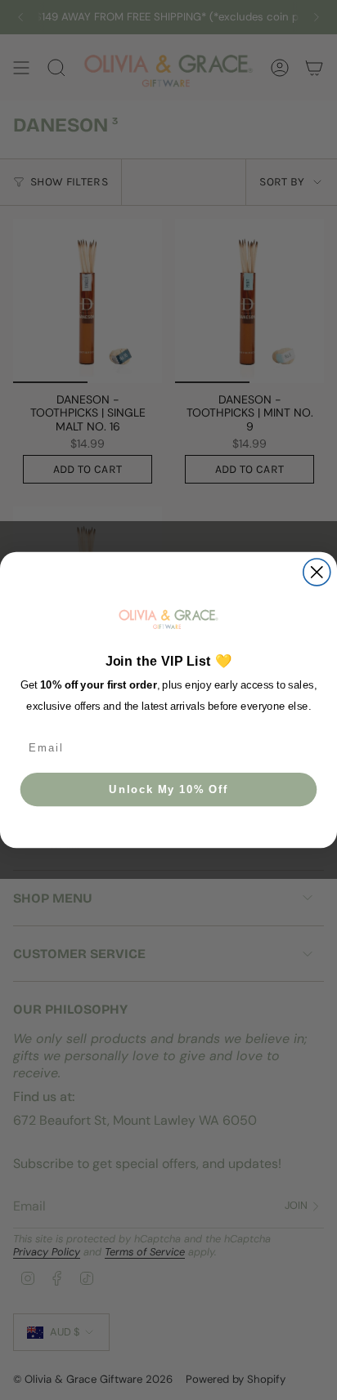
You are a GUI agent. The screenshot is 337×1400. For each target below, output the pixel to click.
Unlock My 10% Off (168, 789)
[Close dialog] (316, 572)
